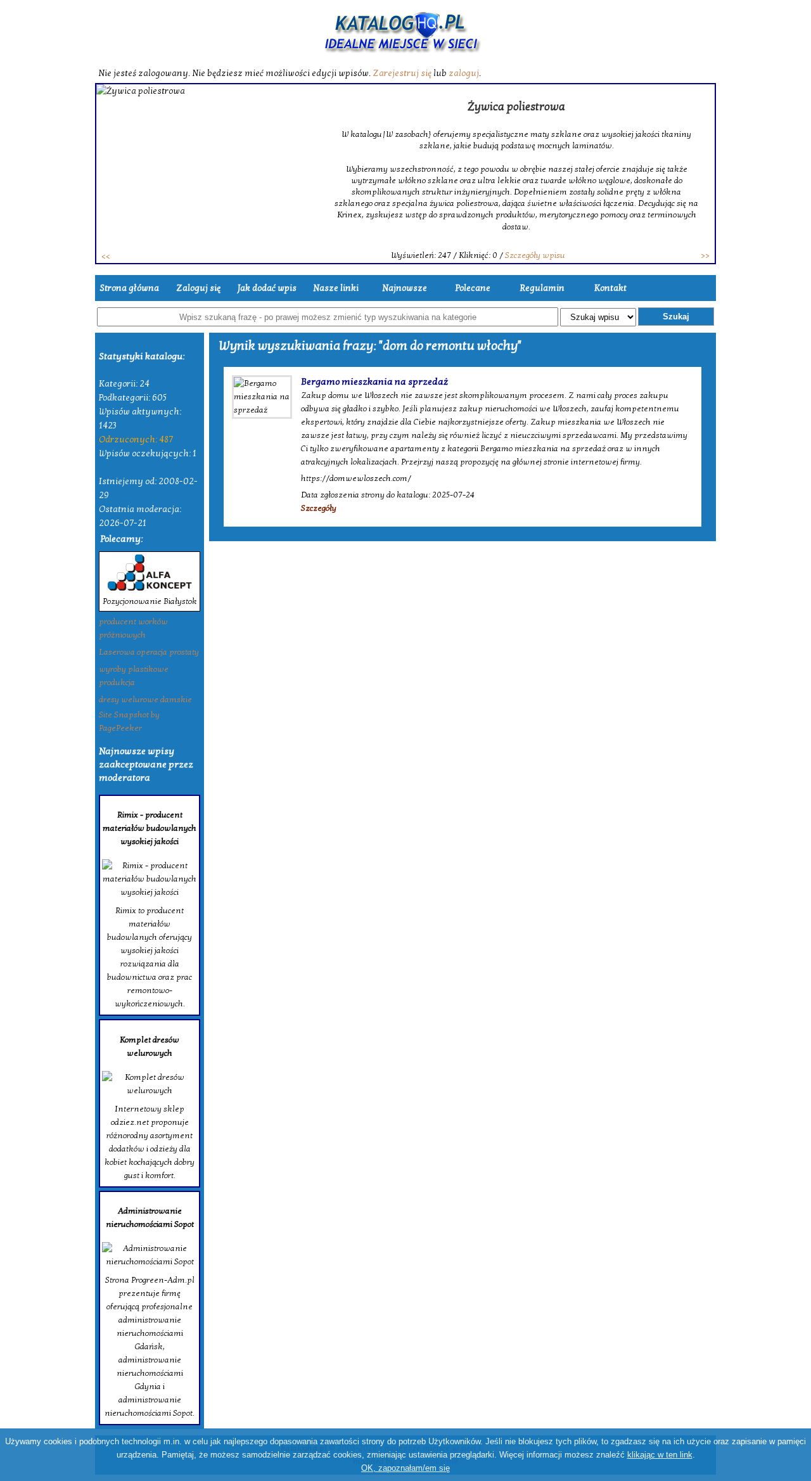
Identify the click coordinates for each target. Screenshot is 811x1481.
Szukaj (676, 316)
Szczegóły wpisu (535, 255)
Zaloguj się (198, 288)
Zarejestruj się (402, 73)
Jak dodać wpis (267, 288)
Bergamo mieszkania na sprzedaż (374, 381)
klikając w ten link (660, 1454)
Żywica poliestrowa (516, 106)
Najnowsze (404, 288)
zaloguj (464, 73)
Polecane (473, 288)
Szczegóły (318, 508)
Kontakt (610, 288)
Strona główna (129, 288)
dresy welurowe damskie (145, 700)
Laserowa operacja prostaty (149, 652)
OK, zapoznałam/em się (405, 1468)
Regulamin (542, 288)
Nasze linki (336, 288)
